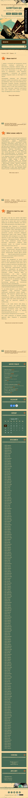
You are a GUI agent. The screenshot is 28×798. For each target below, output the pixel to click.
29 (5, 432)
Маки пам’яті (12, 58)
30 (8, 432)
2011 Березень (8, 472)
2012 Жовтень (8, 500)
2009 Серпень (8, 447)
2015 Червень (8, 549)
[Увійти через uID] (11, 406)
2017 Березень (8, 583)
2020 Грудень (8, 651)
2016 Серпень (8, 571)
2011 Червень (8, 477)
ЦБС (14, 7)
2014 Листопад (8, 537)
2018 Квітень (8, 604)
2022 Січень (7, 670)
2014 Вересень (8, 534)
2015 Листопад (8, 557)
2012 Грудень (8, 503)
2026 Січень (7, 736)
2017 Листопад (8, 596)
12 (16, 425)
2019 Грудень (8, 631)
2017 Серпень (8, 591)
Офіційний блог (8, 776)
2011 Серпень (8, 479)
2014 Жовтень (8, 536)
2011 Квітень (8, 474)
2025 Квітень (8, 723)
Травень (12, 53)
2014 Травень (8, 528)
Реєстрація (14, 13)
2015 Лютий (7, 542)
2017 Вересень (8, 592)
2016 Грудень (8, 578)
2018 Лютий (7, 600)
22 (5, 430)
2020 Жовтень (8, 647)
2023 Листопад (8, 696)
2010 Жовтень (8, 464)
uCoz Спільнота (8, 778)
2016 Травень (8, 566)
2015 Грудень (8, 558)
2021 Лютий (7, 652)
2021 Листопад (8, 667)
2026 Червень (8, 744)
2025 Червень (8, 727)
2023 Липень (8, 689)
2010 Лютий (7, 456)
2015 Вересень (8, 553)
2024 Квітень (8, 704)
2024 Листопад (8, 715)
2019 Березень (8, 617)
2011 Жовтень (8, 482)
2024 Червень (8, 707)
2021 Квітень (8, 655)
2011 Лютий (7, 471)
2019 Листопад (8, 630)
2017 (8, 53)
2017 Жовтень (8, 594)
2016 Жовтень (8, 574)
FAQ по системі (8, 779)
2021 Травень (8, 657)
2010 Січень (7, 455)
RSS (24, 10)
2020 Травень (8, 639)
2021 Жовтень (8, 665)
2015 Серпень (8, 552)
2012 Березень (8, 490)
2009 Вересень (8, 448)
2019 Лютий (7, 615)
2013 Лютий (7, 506)
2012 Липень (8, 495)
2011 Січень (7, 469)
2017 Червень (8, 587)
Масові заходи (13, 123)
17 (11, 428)
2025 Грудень (8, 735)
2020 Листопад (8, 649)
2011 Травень (8, 476)
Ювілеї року (7, 392)
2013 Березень (8, 508)
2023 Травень (8, 686)
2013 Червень (8, 513)
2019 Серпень (8, 625)
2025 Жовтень (8, 733)
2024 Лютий (7, 701)
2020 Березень (8, 636)
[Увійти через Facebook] (14, 406)
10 (11, 425)
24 (11, 430)
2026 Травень (8, 743)
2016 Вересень (8, 573)
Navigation (5, 42)
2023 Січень (7, 680)
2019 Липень (8, 623)
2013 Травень (8, 511)
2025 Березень (8, 722)
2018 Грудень (8, 612)
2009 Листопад (8, 451)
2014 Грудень (8, 539)
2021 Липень (8, 660)
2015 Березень (8, 544)
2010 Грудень (8, 468)
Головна (8, 13)
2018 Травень (8, 605)
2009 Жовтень (8, 450)
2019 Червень (8, 621)
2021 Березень (8, 654)
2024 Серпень (8, 710)
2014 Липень (8, 531)
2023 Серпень (8, 691)
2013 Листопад (8, 519)
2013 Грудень (8, 521)
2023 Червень (8, 688)
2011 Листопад (8, 484)
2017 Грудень (8, 597)
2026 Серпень (8, 748)
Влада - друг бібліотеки (10, 389)
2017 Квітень (8, 584)
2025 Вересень (8, 731)
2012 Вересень (8, 498)
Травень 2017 (14, 419)
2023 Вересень (8, 693)
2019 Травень (8, 620)
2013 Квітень (8, 510)
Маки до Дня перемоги (14, 95)
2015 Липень (8, 550)
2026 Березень (8, 740)
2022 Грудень (8, 678)
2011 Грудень (8, 485)
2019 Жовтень (8, 628)
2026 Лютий (7, 738)
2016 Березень (8, 563)
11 (13, 425)
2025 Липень (8, 728)
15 (5, 428)
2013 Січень (7, 505)
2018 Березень (8, 602)
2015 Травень (8, 547)
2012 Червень (8, 494)
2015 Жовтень (8, 555)
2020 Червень (8, 641)
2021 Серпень (8, 662)
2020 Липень (8, 642)
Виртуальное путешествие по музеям (14, 323)
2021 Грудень (8, 668)
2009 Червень (8, 445)
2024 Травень (8, 706)
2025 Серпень (8, 730)
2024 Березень (8, 702)
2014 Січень (7, 523)
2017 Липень (8, 589)
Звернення (7, 377)
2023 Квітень (8, 685)
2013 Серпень (8, 515)
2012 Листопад (8, 502)
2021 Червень (8, 659)
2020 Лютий (7, 634)
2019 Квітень (8, 618)
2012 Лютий (7, 489)
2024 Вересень (8, 712)
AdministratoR (20, 124)
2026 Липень (8, 746)
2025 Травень (8, 725)
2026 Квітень (8, 741)
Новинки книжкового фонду (11, 384)
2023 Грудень (8, 697)
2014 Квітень (8, 526)
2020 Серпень (8, 644)
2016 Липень (8, 570)
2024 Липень (8, 709)
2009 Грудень (8, 453)
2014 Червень (8, 529)
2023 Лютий (7, 681)
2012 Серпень (8, 497)
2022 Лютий (7, 672)
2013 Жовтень (8, 518)
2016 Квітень (8, 565)
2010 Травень (8, 461)
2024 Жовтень (8, 714)
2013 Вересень (8, 516)
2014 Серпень (8, 532)
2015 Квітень (8, 545)
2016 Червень (8, 568)
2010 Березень (8, 458)
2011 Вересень (8, 481)
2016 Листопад (8, 576)
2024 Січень (7, 699)
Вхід (20, 13)
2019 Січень (7, 613)
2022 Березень (8, 673)
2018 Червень (8, 607)
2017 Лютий (7, 581)
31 (11, 432)
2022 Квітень (8, 675)
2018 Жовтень (8, 610)
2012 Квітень (8, 492)
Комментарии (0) (14, 125)
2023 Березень (8, 683)
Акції (6, 380)
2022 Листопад (8, 676)
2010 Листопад (8, 466)
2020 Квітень (8, 638)
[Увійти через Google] (16, 405)
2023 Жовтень (8, 694)
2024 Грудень (8, 717)
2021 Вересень (8, 663)
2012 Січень (7, 487)
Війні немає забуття (14, 133)
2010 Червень (8, 463)
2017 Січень (7, 579)
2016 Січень (7, 560)
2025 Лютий (7, 720)
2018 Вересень (8, 608)
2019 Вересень (8, 626)
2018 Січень (7, 599)
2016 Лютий (7, 562)
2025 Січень (7, 719)
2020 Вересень (8, 646)
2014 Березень (8, 524)
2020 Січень (7, 633)
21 (22, 428)
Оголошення (7, 373)
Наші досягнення (9, 387)
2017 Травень (8, 586)
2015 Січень (7, 540)
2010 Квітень (8, 460)
